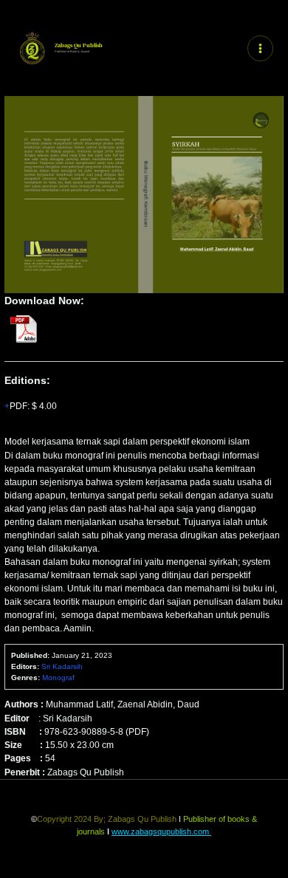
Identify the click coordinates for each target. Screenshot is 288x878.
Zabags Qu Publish (79, 45)
